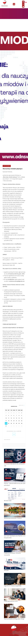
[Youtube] (23, 6)
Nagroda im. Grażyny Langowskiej (12, 586)
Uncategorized (6, 165)
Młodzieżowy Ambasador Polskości (13, 518)
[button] (14, 4)
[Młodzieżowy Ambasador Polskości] (14, 510)
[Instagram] (23, 4)
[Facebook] (23, 2)
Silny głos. (6, 570)
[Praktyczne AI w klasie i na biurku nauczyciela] (14, 546)
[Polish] (26, 2)
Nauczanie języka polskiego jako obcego (14, 619)
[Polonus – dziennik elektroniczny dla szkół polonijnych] (14, 475)
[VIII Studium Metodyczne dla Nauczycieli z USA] (14, 456)
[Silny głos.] (14, 563)
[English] (24, 2)
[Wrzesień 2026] (14, 494)
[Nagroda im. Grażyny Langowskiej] (14, 579)
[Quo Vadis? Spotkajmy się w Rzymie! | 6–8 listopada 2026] (14, 528)
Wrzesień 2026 (7, 500)
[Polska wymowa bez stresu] (14, 594)
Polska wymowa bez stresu (11, 601)
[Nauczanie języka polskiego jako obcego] (14, 611)
